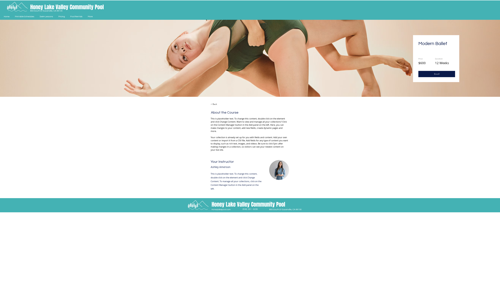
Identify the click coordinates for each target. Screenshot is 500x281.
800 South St (36, 11)
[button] (436, 74)
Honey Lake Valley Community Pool (67, 7)
